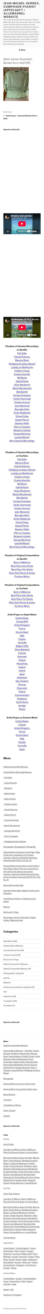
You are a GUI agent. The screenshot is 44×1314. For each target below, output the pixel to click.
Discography (8, 1079)
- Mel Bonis (7, 788)
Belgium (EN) (22, 646)
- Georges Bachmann (11, 831)
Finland (22, 660)
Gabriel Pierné (22, 420)
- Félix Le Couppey (10, 836)
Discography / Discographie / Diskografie (19, 847)
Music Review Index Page (13, 885)
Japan (22, 674)
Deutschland (22, 632)
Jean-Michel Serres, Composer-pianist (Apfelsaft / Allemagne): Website (21, 10)
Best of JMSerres (22, 562)
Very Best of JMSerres (12, 1150)
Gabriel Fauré (22, 381)
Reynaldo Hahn (22, 409)
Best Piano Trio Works (22, 569)
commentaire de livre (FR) (13, 950)
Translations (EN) (10, 1001)
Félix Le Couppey (22, 427)
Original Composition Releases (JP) (17, 969)
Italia (22, 635)
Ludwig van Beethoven (22, 367)
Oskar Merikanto (22, 384)
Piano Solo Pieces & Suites (22, 573)
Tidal (12, 1290)
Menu (23, 50)
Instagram (18, 1295)
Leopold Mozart (22, 437)
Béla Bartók (22, 392)
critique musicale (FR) (12, 955)
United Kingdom (22, 625)
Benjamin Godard (22, 430)
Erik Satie (22, 353)
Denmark (22, 656)
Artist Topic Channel (11, 1194)
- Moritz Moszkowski (11, 826)
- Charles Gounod (10, 810)
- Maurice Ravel (9, 799)
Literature (7, 1100)
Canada (22, 724)
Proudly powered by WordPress (14, 1309)
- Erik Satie (7, 778)
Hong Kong (22, 663)
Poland (22, 691)
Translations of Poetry (12, 1105)
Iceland (22, 667)
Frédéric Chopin (22, 371)
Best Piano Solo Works (22, 566)
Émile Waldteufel (22, 412)
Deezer (6, 1290)
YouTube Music (9, 1238)
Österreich (22, 688)
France (22, 628)
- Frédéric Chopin (10, 804)
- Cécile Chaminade (11, 820)
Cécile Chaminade (22, 399)
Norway (22, 684)
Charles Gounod (22, 402)
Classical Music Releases (13, 946)
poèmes (6, 978)
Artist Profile (8, 1144)
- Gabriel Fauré (9, 793)
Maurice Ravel (22, 360)
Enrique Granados (22, 395)
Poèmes (6, 907)
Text (5, 992)
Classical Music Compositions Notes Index (20, 1089)
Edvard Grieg (22, 416)
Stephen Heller (22, 423)
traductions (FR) (9, 996)
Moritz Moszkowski (22, 388)
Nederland (22, 677)
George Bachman (22, 434)
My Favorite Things (11, 912)
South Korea (22, 702)
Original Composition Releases (15, 767)
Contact (6, 1116)
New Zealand (22, 681)
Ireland (22, 670)
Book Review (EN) (10, 941)
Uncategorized (9, 1006)
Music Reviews (9, 1095)
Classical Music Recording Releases (17, 772)
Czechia (22, 653)
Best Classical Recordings (22, 440)
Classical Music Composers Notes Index (19, 1084)
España (22, 639)
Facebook (7, 1295)
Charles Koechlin (22, 374)
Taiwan (22, 709)
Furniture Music (22, 576)
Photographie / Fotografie (13, 973)
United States (22, 618)
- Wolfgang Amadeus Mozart (14, 842)
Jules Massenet (22, 406)
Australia (22, 642)
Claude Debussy (22, 356)
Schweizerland (22, 695)
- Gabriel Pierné (9, 815)
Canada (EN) (22, 621)
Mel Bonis (22, 378)
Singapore (22, 698)
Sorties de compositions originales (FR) (19, 987)
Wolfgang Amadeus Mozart (22, 364)
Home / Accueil (9, 1110)
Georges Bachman (22, 1068)
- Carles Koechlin (10, 783)
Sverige (22, 705)
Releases (7, 983)
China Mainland (22, 649)
